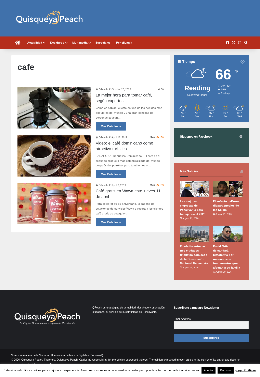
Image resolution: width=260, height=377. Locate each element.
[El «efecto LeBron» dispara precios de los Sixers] (228, 189)
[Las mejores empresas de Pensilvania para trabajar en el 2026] (194, 189)
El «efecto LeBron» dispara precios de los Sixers (226, 205)
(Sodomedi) (96, 355)
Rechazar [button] (225, 370)
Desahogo (57, 42)
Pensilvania (124, 42)
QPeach (103, 89)
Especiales (102, 42)
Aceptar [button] (208, 370)
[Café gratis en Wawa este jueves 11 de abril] (54, 203)
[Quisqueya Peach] (49, 18)
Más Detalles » (111, 126)
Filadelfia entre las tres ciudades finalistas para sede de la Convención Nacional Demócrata (194, 255)
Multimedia (80, 42)
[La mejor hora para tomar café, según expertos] (54, 108)
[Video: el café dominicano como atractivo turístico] (54, 156)
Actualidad (34, 42)
